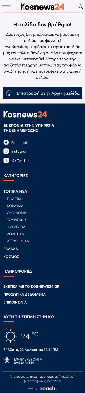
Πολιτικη (15, 198)
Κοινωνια (15, 205)
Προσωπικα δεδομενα (24, 294)
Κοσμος (11, 256)
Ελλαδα (10, 248)
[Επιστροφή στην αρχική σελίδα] (42, 7)
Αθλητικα (15, 233)
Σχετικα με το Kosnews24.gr (31, 286)
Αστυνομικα (18, 240)
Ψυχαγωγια (16, 226)
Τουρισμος (17, 219)
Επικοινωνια (15, 301)
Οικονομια (17, 212)
